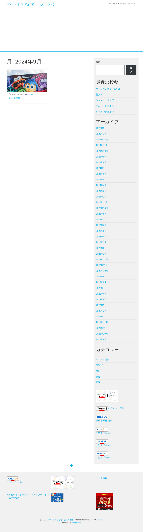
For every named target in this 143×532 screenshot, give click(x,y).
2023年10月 (102, 208)
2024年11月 (102, 145)
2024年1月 (101, 197)
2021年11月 (102, 328)
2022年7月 (101, 288)
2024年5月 (101, 179)
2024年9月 (101, 157)
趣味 (98, 382)
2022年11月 (102, 265)
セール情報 (101, 478)
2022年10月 (102, 271)
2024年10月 (102, 151)
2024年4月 (101, 185)
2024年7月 (101, 168)
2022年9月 (101, 276)
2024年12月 (102, 139)
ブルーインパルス (105, 106)
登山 (98, 371)
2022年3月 (101, 305)
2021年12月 (102, 322)
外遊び (30, 94)
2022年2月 (101, 311)
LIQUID (100, 520)
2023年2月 (101, 248)
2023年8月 (101, 214)
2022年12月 (102, 259)
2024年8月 (101, 162)
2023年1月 (101, 254)
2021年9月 (101, 339)
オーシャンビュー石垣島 (108, 89)
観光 (98, 376)
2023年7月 (101, 219)
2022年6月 (101, 294)
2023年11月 (102, 202)
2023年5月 (101, 231)
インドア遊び (102, 359)
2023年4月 (101, 237)
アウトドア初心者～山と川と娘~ (31, 5)
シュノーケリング (105, 100)
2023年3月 (101, 242)
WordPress (76, 522)
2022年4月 (101, 299)
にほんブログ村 (116, 408)
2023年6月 (101, 225)
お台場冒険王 (15, 98)
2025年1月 (101, 134)
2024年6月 (101, 174)
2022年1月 (101, 316)
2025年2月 (101, 128)
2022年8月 (101, 282)
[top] (71, 466)
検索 (98, 62)
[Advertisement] (71, 30)
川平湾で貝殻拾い (105, 111)
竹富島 (99, 94)
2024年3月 (101, 191)
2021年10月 (102, 334)
